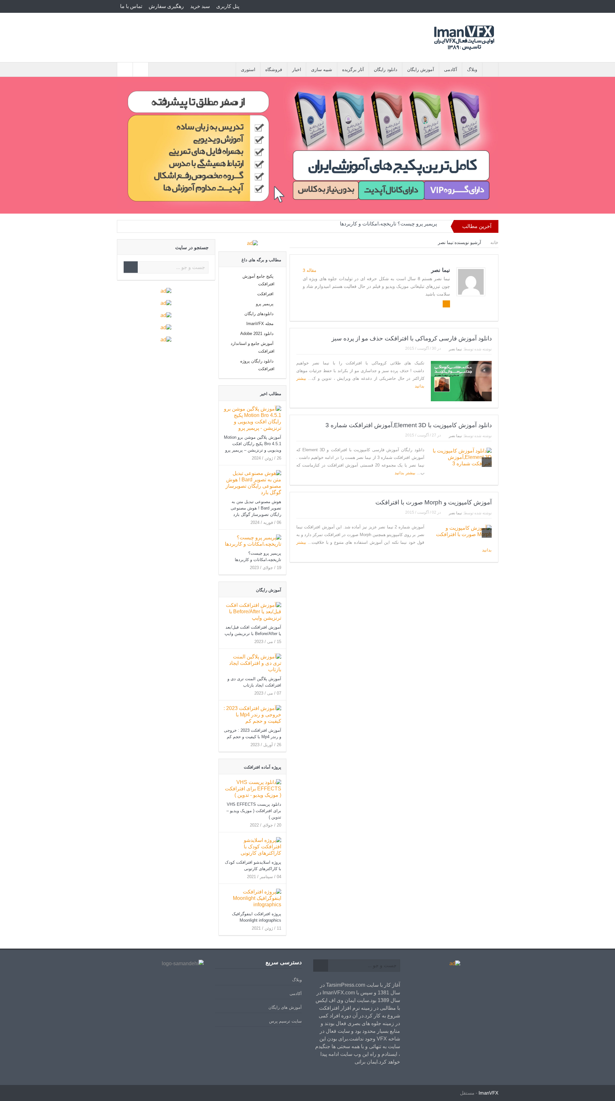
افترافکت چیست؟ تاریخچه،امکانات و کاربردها (388, 226)
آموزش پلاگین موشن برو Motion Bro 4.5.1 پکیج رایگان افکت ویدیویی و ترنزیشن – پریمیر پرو (252, 444)
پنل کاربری (227, 6)
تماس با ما (131, 6)
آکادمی (450, 69)
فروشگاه (273, 69)
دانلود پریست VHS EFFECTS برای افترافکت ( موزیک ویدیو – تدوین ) (253, 811)
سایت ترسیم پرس (285, 1021)
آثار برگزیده (353, 69)
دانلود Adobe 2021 (257, 333)
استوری (248, 69)
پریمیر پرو (265, 303)
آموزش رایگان (420, 69)
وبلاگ (472, 69)
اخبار (296, 69)
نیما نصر (440, 270)
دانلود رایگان (385, 69)
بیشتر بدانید (404, 472)
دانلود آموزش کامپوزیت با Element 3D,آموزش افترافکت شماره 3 (408, 425)
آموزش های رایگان (285, 1007)
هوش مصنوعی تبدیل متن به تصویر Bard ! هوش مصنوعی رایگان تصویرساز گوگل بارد (256, 508)
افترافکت (265, 293)
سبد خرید (200, 6)
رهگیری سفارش (166, 6)
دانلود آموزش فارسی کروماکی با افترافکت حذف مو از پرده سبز (412, 338)
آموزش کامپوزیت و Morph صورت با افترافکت (433, 502)
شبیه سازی (321, 69)
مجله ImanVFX (260, 323)
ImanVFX (488, 1093)
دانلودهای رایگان (259, 313)
